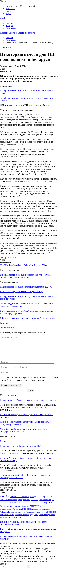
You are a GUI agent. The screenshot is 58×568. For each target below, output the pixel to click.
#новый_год (17, 509)
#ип (24, 503)
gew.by (3, 18)
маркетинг (17, 517)
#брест (20, 500)
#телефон (43, 515)
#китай (30, 503)
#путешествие (32, 512)
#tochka (4, 496)
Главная (9, 23)
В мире (9, 25)
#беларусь (5, 258)
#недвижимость (6, 509)
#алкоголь (25, 497)
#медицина (19, 506)
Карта (8, 13)
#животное (4, 503)
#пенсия (26, 508)
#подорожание (45, 509)
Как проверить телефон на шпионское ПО (20, 446)
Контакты (10, 8)
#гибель (34, 499)
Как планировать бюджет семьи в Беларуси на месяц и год (28, 400)
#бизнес (4, 499)
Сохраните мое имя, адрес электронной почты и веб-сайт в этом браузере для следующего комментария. (29, 378)
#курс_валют (7, 506)
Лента (8, 11)
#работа (43, 512)
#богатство (12, 500)
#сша (36, 514)
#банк (32, 497)
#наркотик (41, 506)
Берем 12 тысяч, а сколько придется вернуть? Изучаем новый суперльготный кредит (26, 276)
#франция (3, 517)
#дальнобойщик (44, 500)
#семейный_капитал (7, 515)
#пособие (14, 512)
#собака (26, 515)
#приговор (21, 512)
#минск (26, 506)
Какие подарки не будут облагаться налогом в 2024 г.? (26, 287)
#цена (10, 517)
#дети (52, 500)
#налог (13, 258)
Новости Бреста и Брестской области (17, 33)
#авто (12, 497)
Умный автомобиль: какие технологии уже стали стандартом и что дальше (23, 430)
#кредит (48, 502)
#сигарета (19, 515)
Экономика (11, 28)
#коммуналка (38, 503)
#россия (51, 511)
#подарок (35, 509)
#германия (26, 500)
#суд (31, 515)
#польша (5, 511)
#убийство (51, 515)
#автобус (18, 497)
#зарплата (15, 502)
